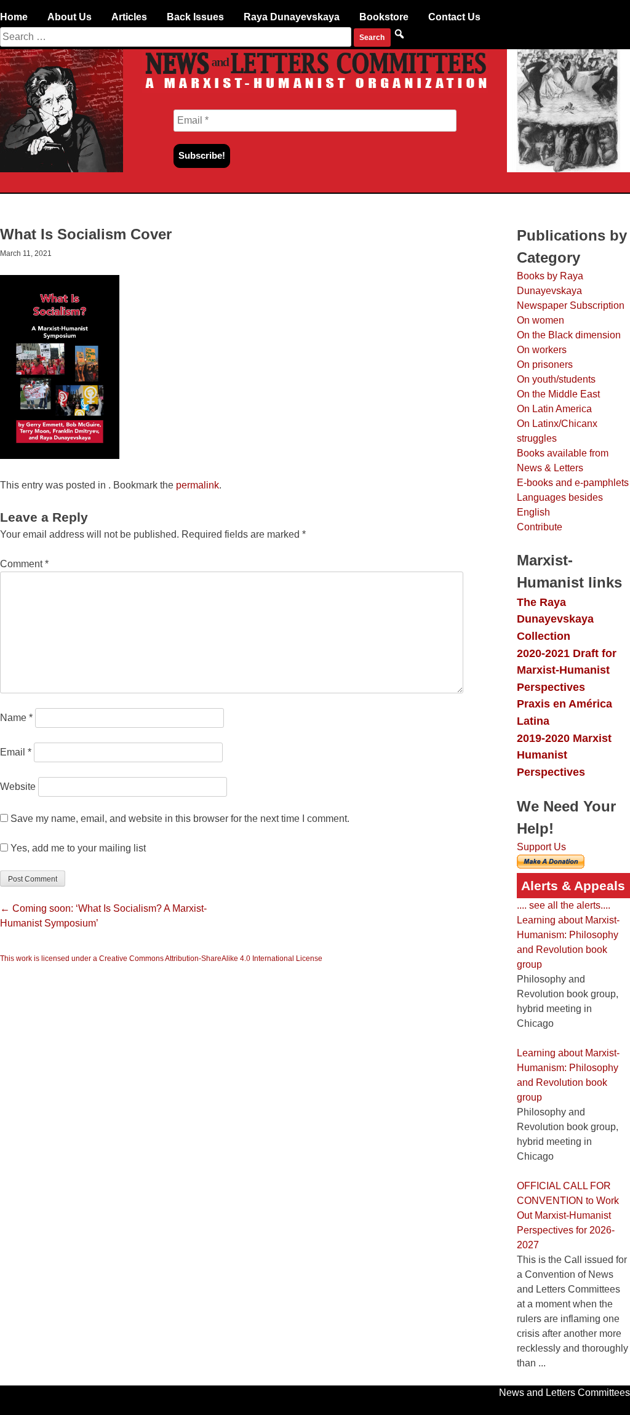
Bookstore (384, 17)
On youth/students (556, 379)
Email (15, 752)
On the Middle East (558, 394)
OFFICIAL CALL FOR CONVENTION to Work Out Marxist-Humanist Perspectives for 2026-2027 (568, 1215)
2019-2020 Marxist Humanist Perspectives (564, 754)
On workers (542, 350)
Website (18, 786)
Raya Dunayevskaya (292, 17)
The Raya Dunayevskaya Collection (555, 619)
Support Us (541, 847)
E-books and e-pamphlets (573, 482)
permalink (197, 485)
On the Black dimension (569, 335)
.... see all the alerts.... (563, 905)
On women (540, 320)
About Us (69, 17)
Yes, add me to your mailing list (77, 848)
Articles (129, 17)
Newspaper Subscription (570, 305)
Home (14, 17)
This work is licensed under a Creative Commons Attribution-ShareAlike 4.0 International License (161, 958)
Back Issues (195, 17)
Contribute (539, 527)
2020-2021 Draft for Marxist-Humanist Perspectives (566, 670)
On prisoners (545, 364)
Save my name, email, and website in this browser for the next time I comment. (179, 818)
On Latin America (554, 409)
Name (16, 717)
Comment (24, 564)
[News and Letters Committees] (315, 89)
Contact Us (454, 17)
